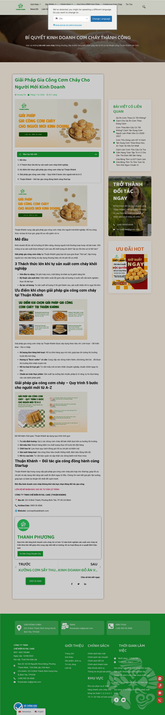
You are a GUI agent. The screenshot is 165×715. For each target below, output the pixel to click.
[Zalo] (160, 678)
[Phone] (160, 700)
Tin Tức (129, 4)
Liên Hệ (45, 9)
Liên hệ (68, 668)
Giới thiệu (34, 4)
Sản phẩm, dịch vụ (73, 661)
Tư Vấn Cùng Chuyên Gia (30, 554)
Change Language (101, 18)
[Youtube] (123, 700)
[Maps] (160, 686)
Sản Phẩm (49, 4)
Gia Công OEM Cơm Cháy (88, 4)
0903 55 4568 (35, 581)
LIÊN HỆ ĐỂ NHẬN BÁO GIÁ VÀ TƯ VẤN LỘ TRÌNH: (37, 489)
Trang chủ (69, 653)
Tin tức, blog (70, 664)
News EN (34, 9)
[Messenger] (160, 693)
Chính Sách (66, 4)
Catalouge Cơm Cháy (112, 4)
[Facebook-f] (116, 700)
